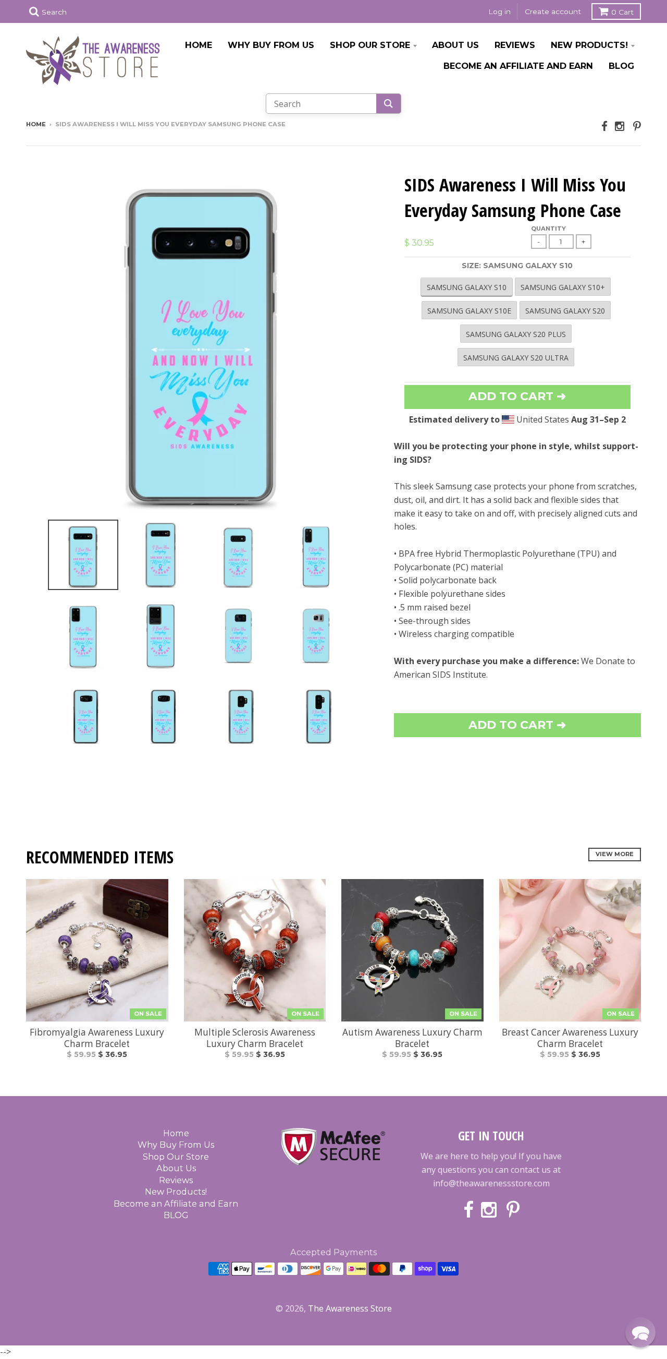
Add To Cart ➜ (517, 725)
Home (198, 45)
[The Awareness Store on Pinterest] (637, 126)
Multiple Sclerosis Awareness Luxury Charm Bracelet (254, 1038)
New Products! (589, 45)
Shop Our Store (370, 45)
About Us (455, 45)
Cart (622, 12)
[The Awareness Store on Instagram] (620, 126)
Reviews (515, 45)
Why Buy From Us (271, 45)
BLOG (621, 66)
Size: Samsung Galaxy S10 (517, 265)
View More (615, 854)
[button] (640, 1332)
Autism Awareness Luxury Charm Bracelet (412, 1038)
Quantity (548, 228)
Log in (499, 11)
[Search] (388, 103)
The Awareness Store (350, 1308)
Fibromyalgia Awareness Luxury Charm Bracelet (97, 1038)
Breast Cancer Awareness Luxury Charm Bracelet (570, 1038)
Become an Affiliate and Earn (518, 66)
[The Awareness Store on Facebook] (604, 126)
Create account (553, 11)
